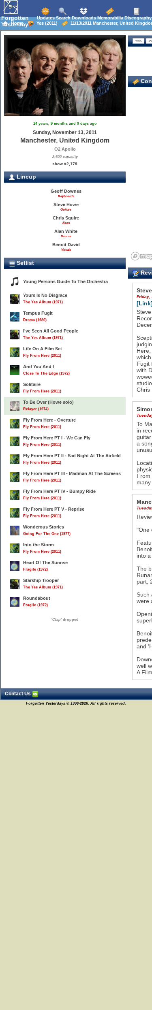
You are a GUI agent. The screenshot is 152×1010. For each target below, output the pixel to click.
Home (16, 23)
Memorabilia (109, 17)
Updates (45, 17)
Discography (137, 17)
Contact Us (18, 694)
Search (63, 17)
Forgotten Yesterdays (16, 21)
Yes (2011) (46, 23)
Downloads (83, 17)
